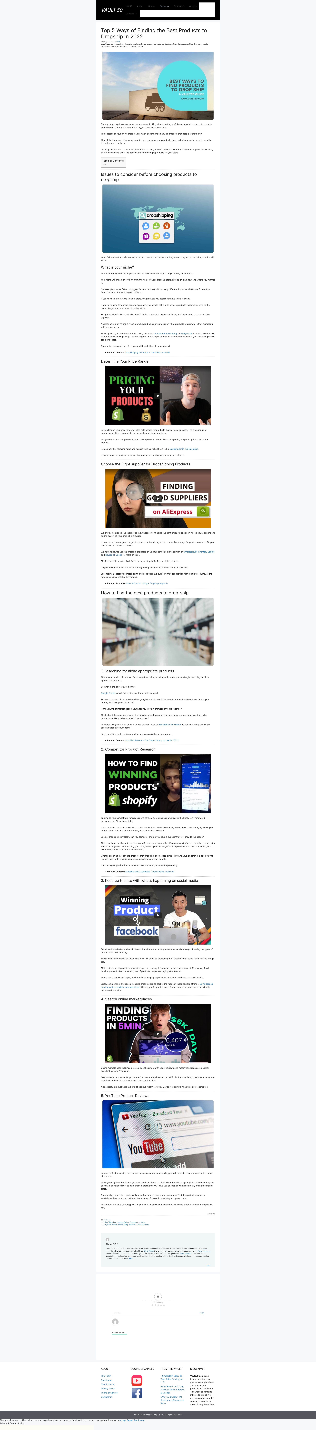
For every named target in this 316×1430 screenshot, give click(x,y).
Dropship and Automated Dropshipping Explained (149, 871)
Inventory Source (206, 552)
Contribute (106, 1380)
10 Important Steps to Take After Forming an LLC (171, 1379)
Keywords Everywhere (170, 724)
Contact (130, 13)
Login (202, 1313)
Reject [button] (130, 1420)
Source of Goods (113, 555)
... (209, 1263)
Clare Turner (149, 1251)
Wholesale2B (190, 552)
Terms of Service (109, 1393)
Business (164, 6)
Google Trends (108, 693)
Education (179, 6)
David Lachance (204, 1251)
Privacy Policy (108, 1388)
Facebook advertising (166, 333)
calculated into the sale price (183, 449)
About (140, 6)
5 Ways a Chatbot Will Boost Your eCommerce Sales (172, 1400)
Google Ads (186, 333)
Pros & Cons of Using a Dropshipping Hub (147, 583)
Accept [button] (122, 1420)
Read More (139, 1420)
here (130, 1258)
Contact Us (106, 1397)
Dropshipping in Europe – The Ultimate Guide (147, 352)
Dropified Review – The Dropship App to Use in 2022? (152, 740)
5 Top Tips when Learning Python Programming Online (124, 1222)
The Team (106, 1376)
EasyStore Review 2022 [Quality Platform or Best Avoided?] (126, 1225)
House (151, 6)
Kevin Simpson (185, 1254)
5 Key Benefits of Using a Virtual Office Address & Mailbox (172, 1389)
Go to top (211, 1214)
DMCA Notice (107, 1384)
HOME (129, 6)
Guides (192, 6)
